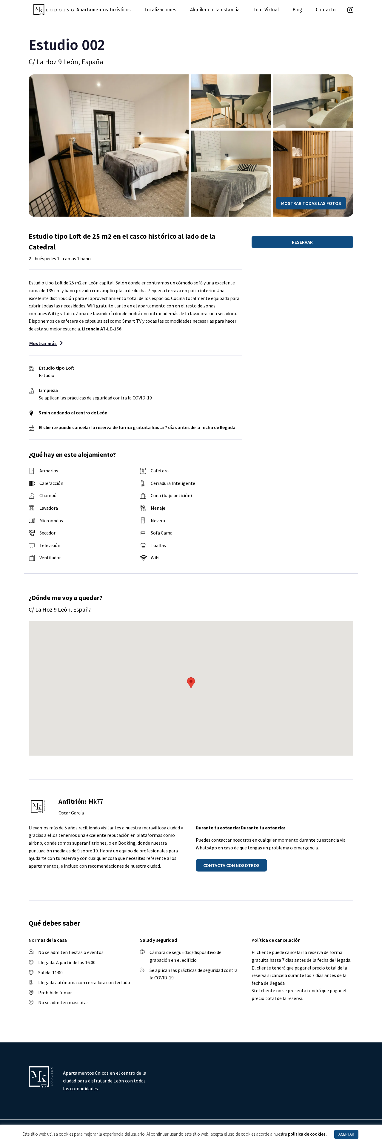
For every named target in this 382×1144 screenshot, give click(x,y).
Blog (297, 10)
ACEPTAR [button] (346, 1134)
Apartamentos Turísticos (103, 10)
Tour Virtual (266, 10)
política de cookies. (307, 1134)
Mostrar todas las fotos (311, 203)
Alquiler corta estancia (215, 10)
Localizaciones (160, 10)
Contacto (325, 10)
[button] (302, 242)
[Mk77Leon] (53, 9)
